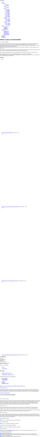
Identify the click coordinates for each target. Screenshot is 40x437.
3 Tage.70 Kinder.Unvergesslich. (7, 132)
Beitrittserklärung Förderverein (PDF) (8, 374)
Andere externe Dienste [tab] (3, 412)
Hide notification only (8, 432)
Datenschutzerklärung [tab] (3, 428)
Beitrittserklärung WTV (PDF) (6, 373)
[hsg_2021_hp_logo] (2, 0)
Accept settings (2, 432)
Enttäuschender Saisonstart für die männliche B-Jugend (10, 354)
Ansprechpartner (4, 368)
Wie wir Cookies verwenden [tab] (4, 398)
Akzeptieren (2, 392)
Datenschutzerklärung (10, 430)
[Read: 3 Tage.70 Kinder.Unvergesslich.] (3, 59)
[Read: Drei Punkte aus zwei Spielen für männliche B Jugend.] (3, 133)
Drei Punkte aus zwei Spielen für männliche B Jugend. (10, 206)
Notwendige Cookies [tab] (3, 405)
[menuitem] (21, 2)
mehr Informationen (7, 392)
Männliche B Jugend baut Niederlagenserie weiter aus (10, 280)
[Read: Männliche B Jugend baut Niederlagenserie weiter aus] (3, 207)
